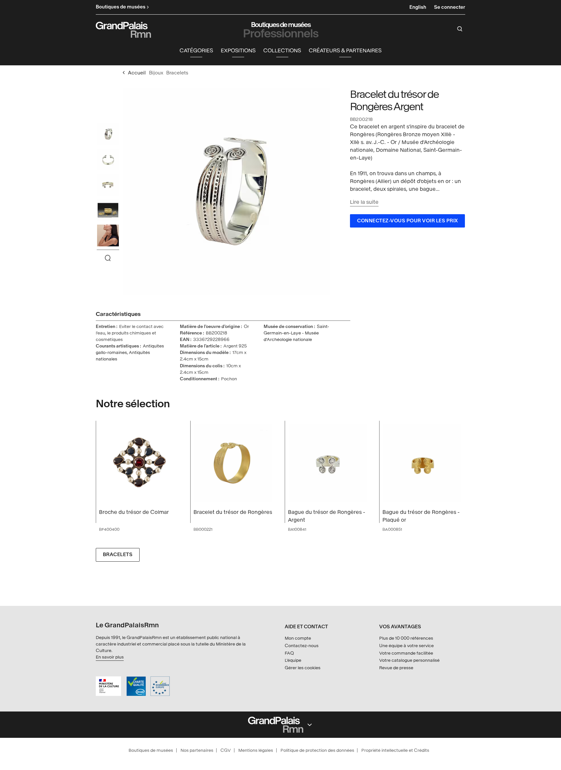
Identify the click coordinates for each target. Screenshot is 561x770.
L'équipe (293, 660)
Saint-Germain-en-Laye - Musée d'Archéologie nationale (296, 333)
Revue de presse (396, 668)
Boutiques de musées (151, 750)
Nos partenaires (197, 750)
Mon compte (298, 638)
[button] (196, 51)
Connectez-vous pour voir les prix (407, 220)
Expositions (238, 50)
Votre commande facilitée (406, 653)
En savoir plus (110, 657)
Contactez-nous (301, 646)
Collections (282, 50)
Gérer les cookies (302, 668)
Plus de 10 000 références (406, 638)
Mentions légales (255, 750)
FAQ (289, 653)
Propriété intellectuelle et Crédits (395, 750)
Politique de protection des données (317, 750)
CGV (225, 750)
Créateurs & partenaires (345, 50)
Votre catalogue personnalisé (409, 660)
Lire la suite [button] (364, 202)
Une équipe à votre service (406, 646)
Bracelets (118, 554)
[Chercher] (460, 28)
